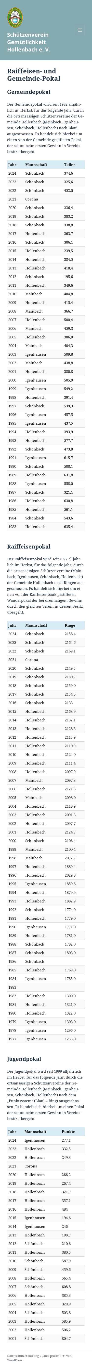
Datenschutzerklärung (23, 1356)
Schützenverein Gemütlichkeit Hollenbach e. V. (28, 42)
